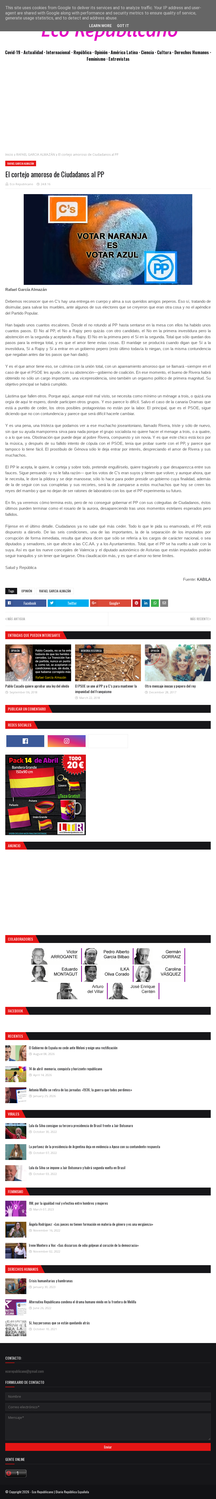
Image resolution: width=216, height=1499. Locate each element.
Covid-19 (13, 52)
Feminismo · (98, 58)
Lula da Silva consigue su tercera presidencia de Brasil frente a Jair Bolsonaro (81, 1125)
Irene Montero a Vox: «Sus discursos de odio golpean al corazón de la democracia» (84, 1245)
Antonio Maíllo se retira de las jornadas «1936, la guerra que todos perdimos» (80, 1089)
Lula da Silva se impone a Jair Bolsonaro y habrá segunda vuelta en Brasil (77, 1167)
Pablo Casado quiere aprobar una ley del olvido (37, 686)
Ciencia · (149, 52)
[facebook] (25, 741)
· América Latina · (125, 52)
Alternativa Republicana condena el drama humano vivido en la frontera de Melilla (82, 1301)
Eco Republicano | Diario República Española (60, 1492)
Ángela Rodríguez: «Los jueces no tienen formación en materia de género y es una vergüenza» (91, 1224)
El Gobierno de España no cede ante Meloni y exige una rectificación (73, 1047)
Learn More (100, 26)
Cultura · (165, 52)
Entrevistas (119, 58)
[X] (108, 741)
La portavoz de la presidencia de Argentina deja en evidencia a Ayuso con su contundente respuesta (94, 1146)
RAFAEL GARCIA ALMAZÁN (35, 154)
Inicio (9, 154)
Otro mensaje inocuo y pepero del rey (170, 686)
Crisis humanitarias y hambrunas (51, 1280)
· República (81, 52)
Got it (123, 26)
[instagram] (67, 741)
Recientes (15, 1036)
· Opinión (100, 52)
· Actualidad (32, 52)
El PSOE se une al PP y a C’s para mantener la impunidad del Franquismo (106, 688)
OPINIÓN (26, 591)
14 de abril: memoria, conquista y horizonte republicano (65, 1068)
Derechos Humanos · (192, 52)
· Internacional (57, 52)
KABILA (204, 579)
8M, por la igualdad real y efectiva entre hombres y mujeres (68, 1203)
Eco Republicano (21, 184)
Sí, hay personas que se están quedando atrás (59, 1322)
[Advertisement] (108, 110)
